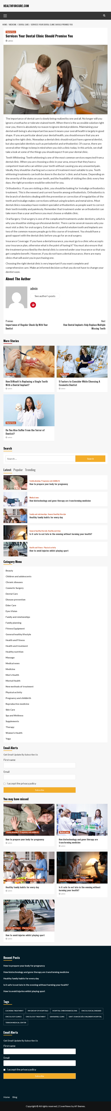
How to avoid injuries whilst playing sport (49, 550)
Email (6, 771)
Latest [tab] (7, 470)
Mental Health (13, 680)
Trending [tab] (30, 470)
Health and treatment (17, 646)
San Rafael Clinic (57, 1017)
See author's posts (45, 296)
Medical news (34, 497)
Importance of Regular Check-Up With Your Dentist (27, 324)
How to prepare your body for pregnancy (48, 484)
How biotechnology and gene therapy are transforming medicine (60, 500)
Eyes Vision (11, 611)
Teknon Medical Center (15, 1022)
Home (6, 1097)
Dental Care (11, 32)
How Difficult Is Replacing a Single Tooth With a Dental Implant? (27, 383)
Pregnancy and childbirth (50, 481)
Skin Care (10, 709)
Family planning (35, 481)
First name (9, 759)
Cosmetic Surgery (15, 588)
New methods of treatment (20, 686)
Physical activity (50, 547)
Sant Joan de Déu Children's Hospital (85, 1017)
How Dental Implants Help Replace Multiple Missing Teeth (84, 324)
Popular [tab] (18, 470)
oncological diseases (91, 1011)
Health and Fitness (36, 547)
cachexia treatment (14, 1011)
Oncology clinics (13, 1017)
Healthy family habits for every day (46, 517)
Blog (14, 1097)
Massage (10, 657)
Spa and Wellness (14, 715)
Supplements (12, 721)
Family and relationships (38, 514)
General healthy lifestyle (57, 514)
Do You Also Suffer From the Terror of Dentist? (25, 431)
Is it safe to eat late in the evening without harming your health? (60, 534)
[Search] (104, 15)
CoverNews (65, 1106)
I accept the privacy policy (21, 783)
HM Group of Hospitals (38, 1011)
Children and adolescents (18, 576)
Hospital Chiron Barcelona (64, 1011)
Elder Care (11, 605)
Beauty (9, 570)
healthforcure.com (16, 6)
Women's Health (14, 733)
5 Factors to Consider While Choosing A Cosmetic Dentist (79, 383)
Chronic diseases (14, 582)
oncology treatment (36, 1017)
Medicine (10, 669)
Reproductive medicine (17, 704)
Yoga (8, 738)
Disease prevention (15, 599)
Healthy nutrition (54, 531)
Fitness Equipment (15, 628)
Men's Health (12, 675)
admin (10, 41)
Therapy (10, 727)
